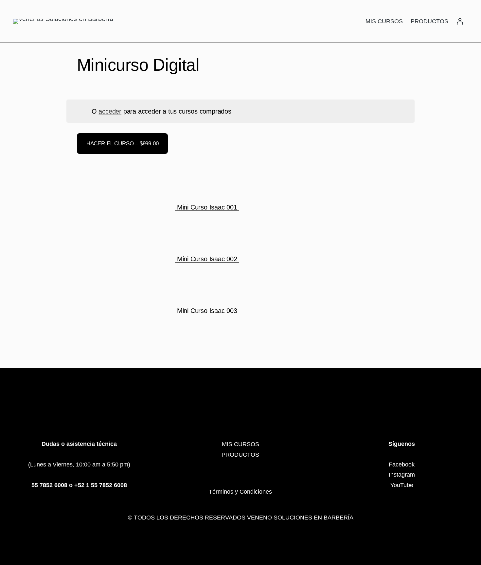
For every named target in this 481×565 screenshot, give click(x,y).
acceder (109, 111)
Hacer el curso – (122, 143)
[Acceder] (460, 21)
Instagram (402, 474)
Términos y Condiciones (240, 491)
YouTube (401, 485)
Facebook (402, 464)
